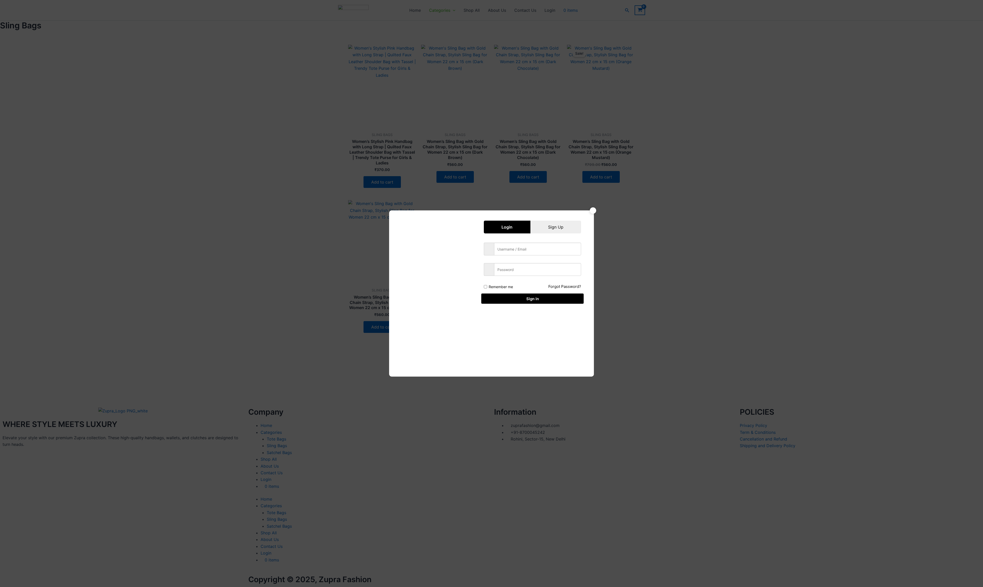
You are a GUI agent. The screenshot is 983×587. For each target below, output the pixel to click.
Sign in (532, 298)
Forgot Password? (564, 286)
